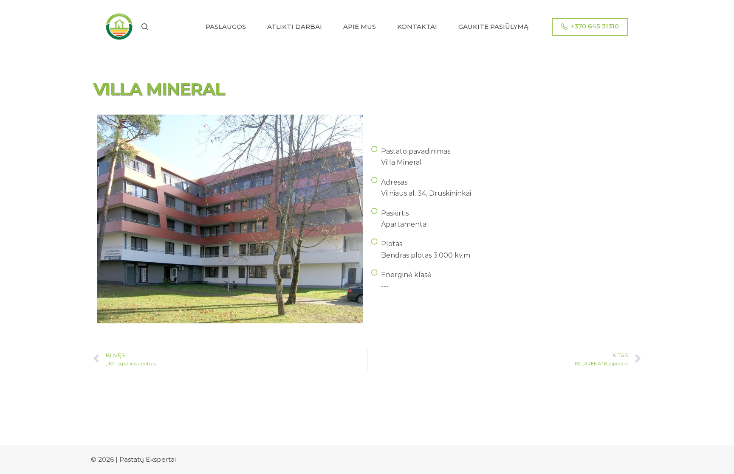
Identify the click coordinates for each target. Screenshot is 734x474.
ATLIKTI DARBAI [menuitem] (294, 26)
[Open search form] (144, 26)
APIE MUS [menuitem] (359, 26)
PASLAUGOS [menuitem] (226, 26)
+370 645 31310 (594, 26)
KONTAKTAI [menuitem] (417, 26)
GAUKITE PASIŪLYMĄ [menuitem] (493, 26)
